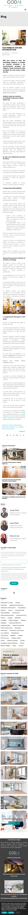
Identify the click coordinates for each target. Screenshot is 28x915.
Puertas (22, 643)
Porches (22, 640)
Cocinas (10, 610)
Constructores (16, 613)
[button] (25, 9)
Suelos (14, 645)
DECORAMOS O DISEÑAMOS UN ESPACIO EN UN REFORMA (13, 497)
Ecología (10, 618)
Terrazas (21, 645)
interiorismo (12, 427)
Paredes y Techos (16, 638)
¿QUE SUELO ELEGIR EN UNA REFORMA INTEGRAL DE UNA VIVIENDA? (11, 480)
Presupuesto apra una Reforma (9, 643)
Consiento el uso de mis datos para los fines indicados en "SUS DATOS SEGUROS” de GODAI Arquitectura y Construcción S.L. (13, 569)
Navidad (20, 635)
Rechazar (11, 912)
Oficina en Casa (6, 429)
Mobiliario (13, 635)
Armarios (17, 602)
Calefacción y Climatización (8, 607)
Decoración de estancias (15, 425)
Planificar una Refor (12, 640)
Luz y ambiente (19, 427)
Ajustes (17, 912)
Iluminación (5, 427)
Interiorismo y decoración (17, 630)
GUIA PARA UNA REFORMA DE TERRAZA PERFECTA (11, 463)
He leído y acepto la (11, 564)
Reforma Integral (5, 645)
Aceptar (4, 912)
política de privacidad (16, 564)
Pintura (12, 429)
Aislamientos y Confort (7, 602)
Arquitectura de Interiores (16, 605)
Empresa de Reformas (15, 623)
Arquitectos (5, 425)
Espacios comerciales (18, 625)
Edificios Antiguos (13, 620)
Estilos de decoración (6, 628)
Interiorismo (15, 53)
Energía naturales (5, 625)
